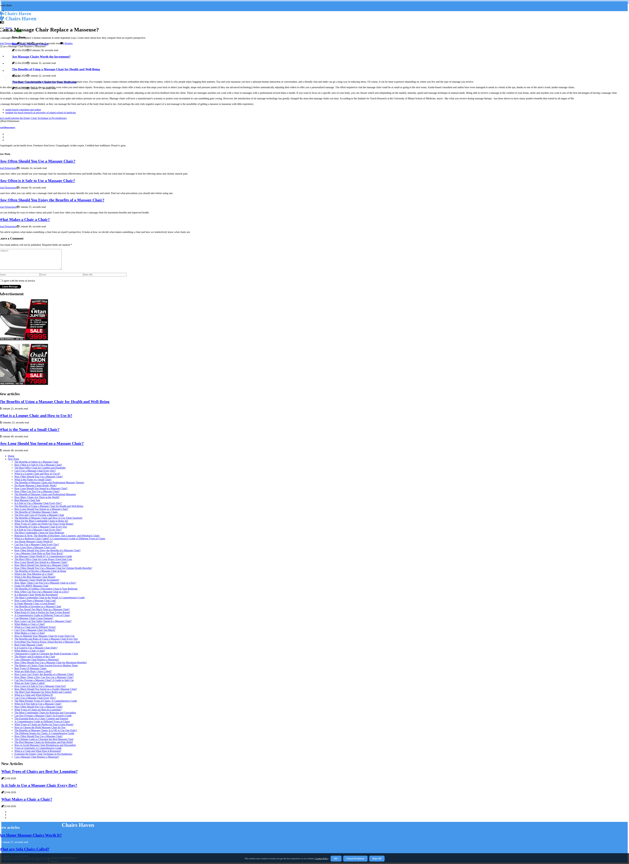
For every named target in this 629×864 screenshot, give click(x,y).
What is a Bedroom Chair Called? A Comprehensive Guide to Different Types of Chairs (59, 538)
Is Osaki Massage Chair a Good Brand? (35, 603)
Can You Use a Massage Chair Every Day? (36, 544)
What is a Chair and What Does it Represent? (37, 751)
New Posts (13, 458)
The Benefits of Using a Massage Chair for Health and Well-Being (48, 506)
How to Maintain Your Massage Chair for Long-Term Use (44, 636)
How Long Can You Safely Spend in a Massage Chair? (43, 621)
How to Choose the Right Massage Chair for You (39, 727)
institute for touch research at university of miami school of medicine (40, 112)
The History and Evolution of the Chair (34, 656)
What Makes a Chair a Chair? (29, 624)
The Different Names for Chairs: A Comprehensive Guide (44, 733)
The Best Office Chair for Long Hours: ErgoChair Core (43, 559)
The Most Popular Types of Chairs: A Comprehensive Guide (45, 700)
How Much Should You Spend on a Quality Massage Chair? (45, 689)
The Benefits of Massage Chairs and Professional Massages (45, 494)
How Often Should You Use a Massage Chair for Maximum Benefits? (50, 662)
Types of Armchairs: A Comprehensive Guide (38, 748)
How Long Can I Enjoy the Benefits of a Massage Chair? (44, 674)
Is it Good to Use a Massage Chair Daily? (35, 647)
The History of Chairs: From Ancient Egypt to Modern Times (46, 665)
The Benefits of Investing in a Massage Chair (37, 606)
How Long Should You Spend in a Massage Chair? (40, 488)
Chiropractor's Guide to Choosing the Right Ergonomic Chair (46, 653)
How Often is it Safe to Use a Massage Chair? (38, 464)
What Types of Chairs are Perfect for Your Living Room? (44, 523)
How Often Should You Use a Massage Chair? (38, 476)
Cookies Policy (321, 858)
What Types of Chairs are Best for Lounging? (38, 709)
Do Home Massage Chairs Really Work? (35, 485)
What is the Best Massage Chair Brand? (35, 577)
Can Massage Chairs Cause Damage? (33, 618)
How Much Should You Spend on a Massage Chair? (41, 565)
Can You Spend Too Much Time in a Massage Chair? (42, 609)
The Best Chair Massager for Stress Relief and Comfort (43, 692)
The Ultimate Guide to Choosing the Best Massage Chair (43, 739)
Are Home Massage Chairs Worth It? (33, 541)
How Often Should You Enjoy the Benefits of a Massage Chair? (47, 550)
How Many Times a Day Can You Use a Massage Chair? (44, 677)
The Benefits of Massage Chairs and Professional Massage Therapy (49, 482)
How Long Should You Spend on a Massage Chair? (41, 509)
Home (11, 456)
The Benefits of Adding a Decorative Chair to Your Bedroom (45, 588)
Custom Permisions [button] (355, 858)
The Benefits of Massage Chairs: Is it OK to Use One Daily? (45, 730)
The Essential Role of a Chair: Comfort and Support (41, 718)
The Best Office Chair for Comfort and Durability (40, 467)
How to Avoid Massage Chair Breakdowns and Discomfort (45, 745)
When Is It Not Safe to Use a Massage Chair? (37, 703)
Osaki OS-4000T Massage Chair (31, 585)
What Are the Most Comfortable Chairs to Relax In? (41, 520)
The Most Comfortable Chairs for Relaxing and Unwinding (45, 712)
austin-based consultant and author (23, 109)
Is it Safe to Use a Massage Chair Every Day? (38, 503)
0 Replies (68, 43)
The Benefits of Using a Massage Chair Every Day (40, 526)
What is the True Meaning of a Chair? (33, 574)
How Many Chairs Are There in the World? (36, 497)
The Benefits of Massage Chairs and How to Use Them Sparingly (48, 517)
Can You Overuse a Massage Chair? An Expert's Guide (43, 715)
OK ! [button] (336, 858)
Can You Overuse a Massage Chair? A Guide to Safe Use (44, 680)
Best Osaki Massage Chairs (28, 644)
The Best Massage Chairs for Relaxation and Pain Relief (43, 742)
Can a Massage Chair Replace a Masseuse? (36, 659)
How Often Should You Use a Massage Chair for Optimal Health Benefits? (53, 568)
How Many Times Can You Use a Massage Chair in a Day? (45, 582)
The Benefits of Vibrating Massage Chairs (36, 512)
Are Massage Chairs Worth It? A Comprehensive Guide (43, 556)
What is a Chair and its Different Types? (35, 627)
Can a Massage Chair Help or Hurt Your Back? (38, 553)
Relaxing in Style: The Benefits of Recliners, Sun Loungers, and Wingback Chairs (56, 535)
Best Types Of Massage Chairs (30, 668)
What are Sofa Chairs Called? (29, 683)
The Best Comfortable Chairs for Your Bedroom (39, 532)
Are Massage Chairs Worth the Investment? (36, 579)
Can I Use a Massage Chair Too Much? (34, 630)
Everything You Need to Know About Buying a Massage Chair (47, 641)
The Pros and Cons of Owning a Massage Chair (39, 515)
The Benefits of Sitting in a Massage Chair (36, 461)
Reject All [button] (376, 858)
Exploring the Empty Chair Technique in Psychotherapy (43, 754)
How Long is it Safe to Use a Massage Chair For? (40, 686)
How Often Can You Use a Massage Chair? (37, 491)
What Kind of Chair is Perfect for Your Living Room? (42, 612)
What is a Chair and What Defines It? (33, 695)
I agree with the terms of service (18, 280)
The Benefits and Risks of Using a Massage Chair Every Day (46, 638)
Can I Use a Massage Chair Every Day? (35, 470)
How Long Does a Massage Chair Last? (35, 547)
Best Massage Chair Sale (27, 500)
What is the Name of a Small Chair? (33, 479)
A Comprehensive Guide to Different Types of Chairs (42, 615)
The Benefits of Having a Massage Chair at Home (40, 571)
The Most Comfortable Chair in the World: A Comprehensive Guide (49, 597)
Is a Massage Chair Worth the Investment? (36, 594)
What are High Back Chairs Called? (33, 671)
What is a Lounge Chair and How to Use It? (37, 473)
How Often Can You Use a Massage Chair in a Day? (41, 591)
